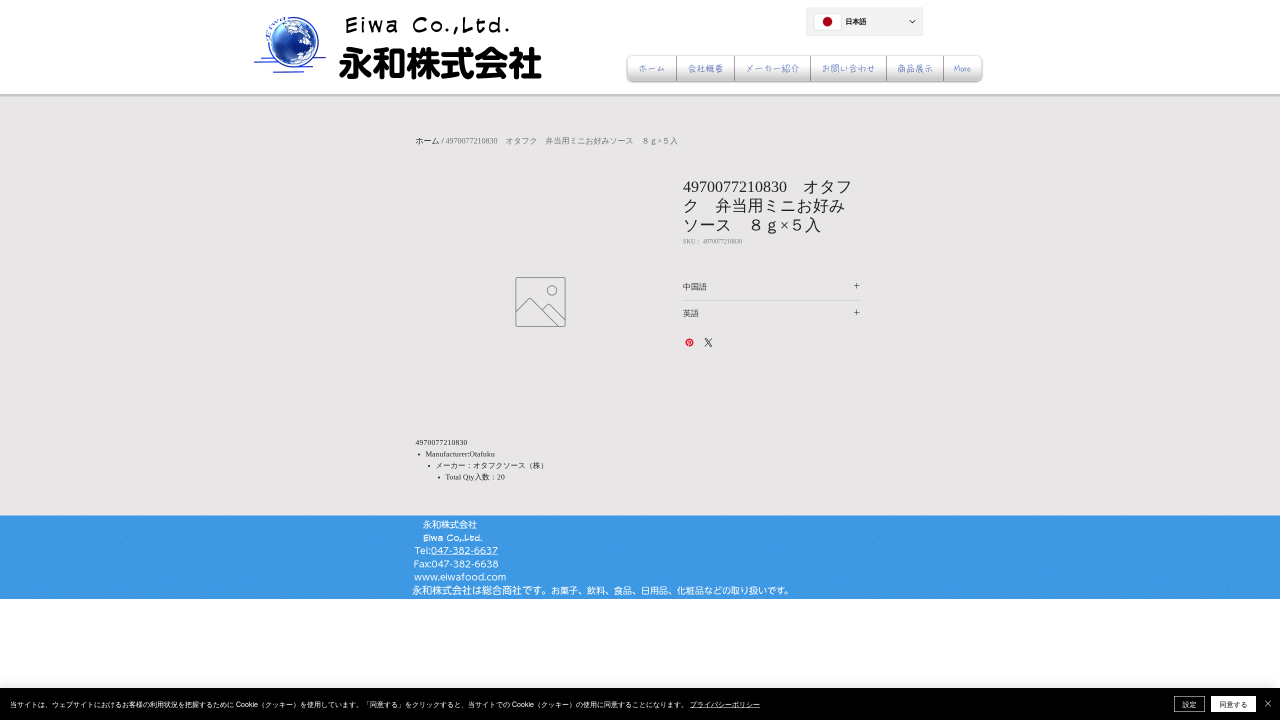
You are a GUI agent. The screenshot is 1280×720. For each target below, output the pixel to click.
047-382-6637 (464, 550)
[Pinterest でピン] (690, 342)
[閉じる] (1268, 704)
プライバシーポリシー (725, 704)
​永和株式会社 (440, 63)
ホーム (428, 140)
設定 (1189, 704)
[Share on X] (708, 342)
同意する (1234, 704)
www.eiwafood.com (455, 577)
